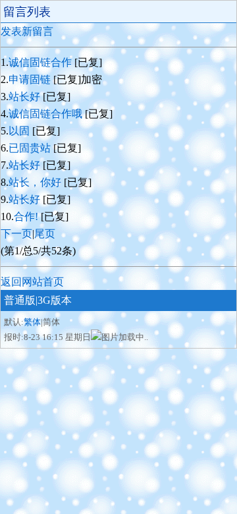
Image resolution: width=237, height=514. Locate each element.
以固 (20, 130)
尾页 (44, 233)
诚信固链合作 (41, 62)
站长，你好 (36, 182)
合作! (27, 216)
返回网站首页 (32, 281)
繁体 (32, 322)
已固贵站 (31, 148)
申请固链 (31, 79)
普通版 (20, 300)
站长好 (26, 96)
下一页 (16, 233)
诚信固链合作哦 (47, 113)
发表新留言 (27, 31)
